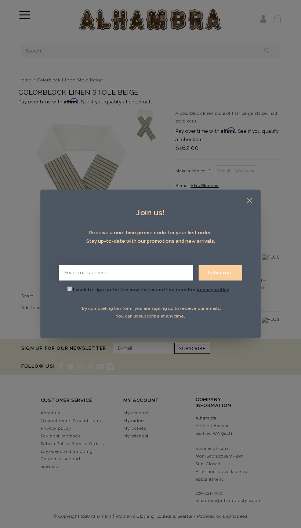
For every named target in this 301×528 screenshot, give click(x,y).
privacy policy (213, 289)
